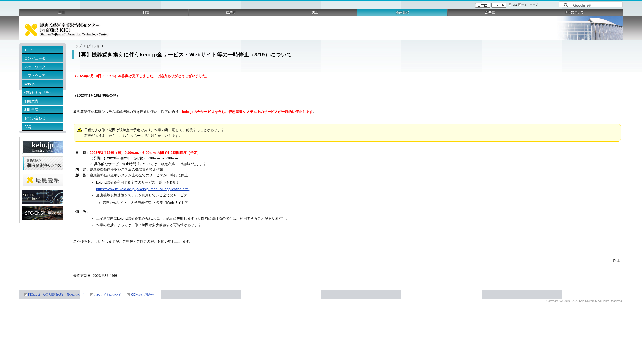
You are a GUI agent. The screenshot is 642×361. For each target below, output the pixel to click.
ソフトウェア (34, 75)
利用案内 (31, 101)
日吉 (146, 12)
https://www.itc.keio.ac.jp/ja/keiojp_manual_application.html (142, 189)
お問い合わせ (34, 118)
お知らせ (93, 46)
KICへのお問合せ (142, 294)
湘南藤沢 (402, 12)
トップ (77, 46)
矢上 (315, 12)
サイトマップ (529, 4)
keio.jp (29, 84)
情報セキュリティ (38, 93)
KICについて (574, 12)
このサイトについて (107, 294)
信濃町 (231, 12)
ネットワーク (34, 67)
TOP (28, 50)
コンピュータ (34, 58)
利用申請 (31, 110)
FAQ (514, 4)
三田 (61, 12)
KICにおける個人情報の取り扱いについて (56, 294)
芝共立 (490, 12)
